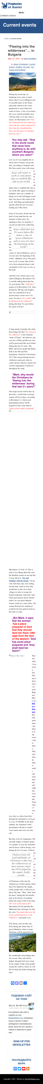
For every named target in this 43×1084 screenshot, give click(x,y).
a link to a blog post (33, 706)
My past (26, 67)
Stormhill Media (30, 1079)
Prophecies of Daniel (11, 5)
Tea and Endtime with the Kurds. (19, 579)
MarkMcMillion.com (16, 1018)
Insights (19, 67)
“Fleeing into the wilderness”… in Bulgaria (21, 50)
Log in (38, 1079)
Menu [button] (21, 13)
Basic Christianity (21, 64)
